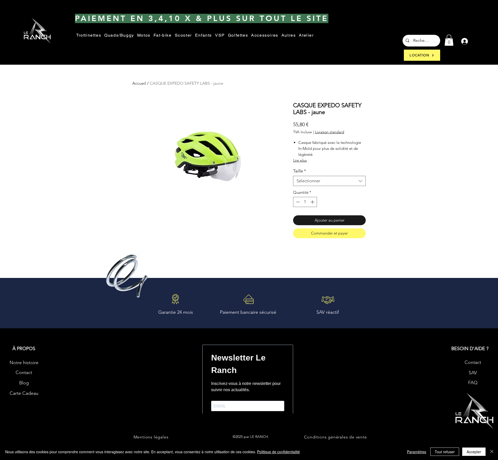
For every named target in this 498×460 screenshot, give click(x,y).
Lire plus (300, 160)
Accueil (139, 83)
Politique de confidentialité (278, 451)
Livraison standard (329, 132)
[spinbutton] (305, 202)
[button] (288, 35)
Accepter (474, 451)
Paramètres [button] (416, 451)
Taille (299, 171)
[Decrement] (297, 202)
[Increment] (312, 202)
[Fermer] (492, 452)
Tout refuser (445, 451)
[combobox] (329, 181)
